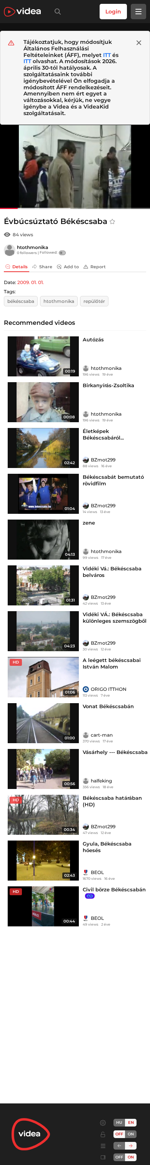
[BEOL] (86, 872)
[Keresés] (56, 11)
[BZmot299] (86, 460)
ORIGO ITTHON (109, 689)
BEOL (97, 872)
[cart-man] (86, 735)
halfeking (101, 781)
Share (45, 266)
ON (131, 1134)
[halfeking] (86, 781)
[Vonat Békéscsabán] (43, 723)
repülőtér (94, 301)
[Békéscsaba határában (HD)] (43, 815)
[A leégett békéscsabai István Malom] (43, 677)
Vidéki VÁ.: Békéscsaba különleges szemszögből (115, 617)
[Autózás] (43, 356)
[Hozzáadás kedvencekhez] (112, 221)
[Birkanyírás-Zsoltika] (43, 402)
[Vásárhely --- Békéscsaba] (43, 769)
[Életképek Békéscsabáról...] (43, 448)
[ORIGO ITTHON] (86, 689)
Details (20, 266)
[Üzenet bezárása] (139, 43)
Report (98, 266)
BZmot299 (103, 460)
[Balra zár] (119, 1146)
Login (113, 11)
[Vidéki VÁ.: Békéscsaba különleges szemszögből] (43, 631)
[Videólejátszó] (75, 167)
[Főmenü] (138, 11)
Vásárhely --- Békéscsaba (115, 752)
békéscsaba (20, 301)
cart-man (102, 735)
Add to (71, 266)
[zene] (43, 540)
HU (119, 1122)
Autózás (93, 339)
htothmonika (32, 247)
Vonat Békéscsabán (108, 706)
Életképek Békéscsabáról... (103, 434)
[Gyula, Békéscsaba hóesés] (43, 861)
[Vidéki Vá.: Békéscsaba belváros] (43, 585)
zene (89, 523)
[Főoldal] (22, 12)
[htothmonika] (9, 250)
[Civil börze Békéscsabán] (43, 906)
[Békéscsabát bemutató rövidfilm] (43, 494)
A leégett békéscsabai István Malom (112, 663)
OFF (119, 1157)
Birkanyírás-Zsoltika (108, 385)
